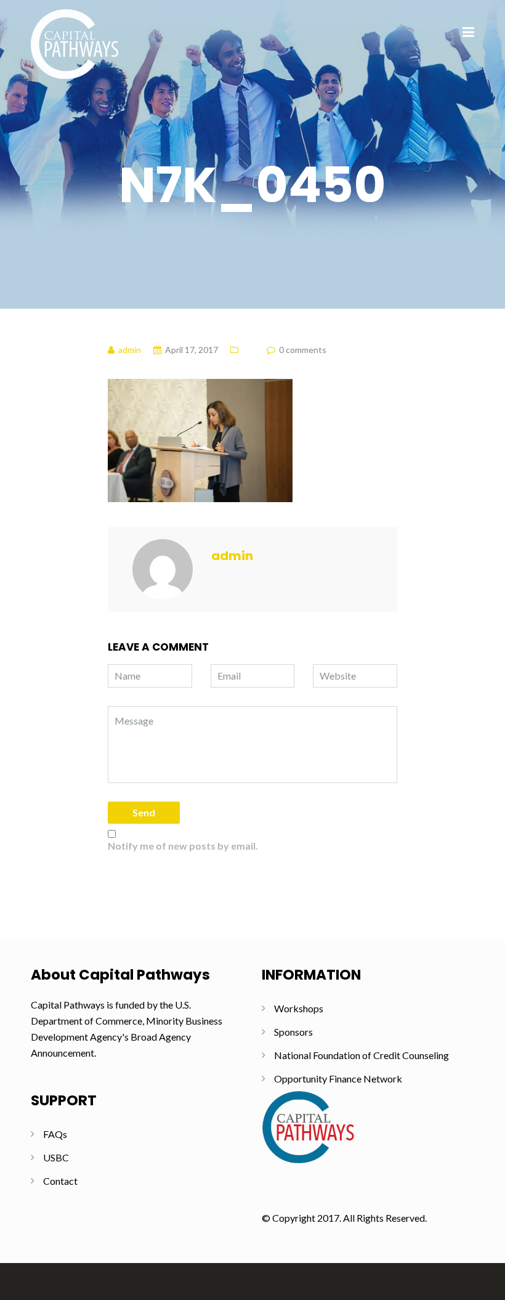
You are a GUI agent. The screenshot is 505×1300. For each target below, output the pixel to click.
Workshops (298, 1008)
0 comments (302, 349)
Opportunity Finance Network (338, 1078)
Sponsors (293, 1032)
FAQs (55, 1134)
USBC (56, 1157)
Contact (60, 1181)
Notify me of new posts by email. (183, 845)
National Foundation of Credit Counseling (361, 1055)
